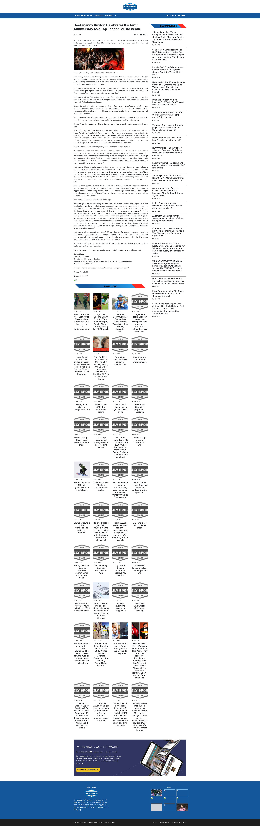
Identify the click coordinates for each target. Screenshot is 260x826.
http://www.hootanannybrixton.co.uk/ (127, 250)
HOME (77, 16)
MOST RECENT (87, 16)
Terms (154, 822)
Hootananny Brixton (81, 167)
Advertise (175, 822)
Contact (183, 822)
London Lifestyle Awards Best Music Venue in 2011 (103, 138)
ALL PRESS (99, 16)
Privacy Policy (164, 822)
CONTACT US (110, 16)
